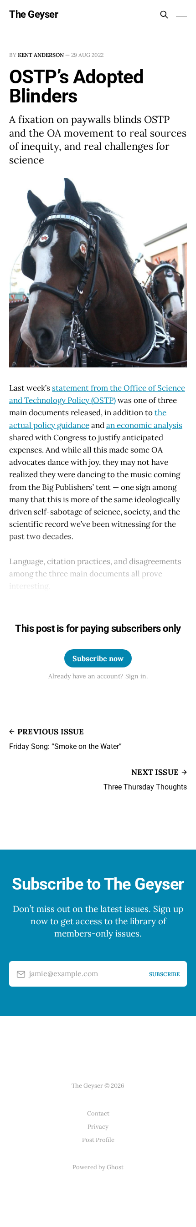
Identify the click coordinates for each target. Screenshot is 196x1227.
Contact (98, 1113)
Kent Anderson (41, 54)
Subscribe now (98, 658)
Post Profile (98, 1140)
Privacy (98, 1126)
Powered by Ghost (98, 1167)
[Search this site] (164, 14)
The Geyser (33, 15)
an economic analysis (144, 425)
